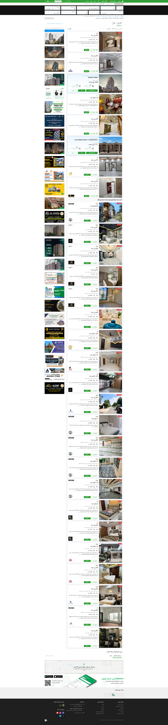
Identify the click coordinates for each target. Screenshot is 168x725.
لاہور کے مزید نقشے (49, 656)
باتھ (86, 11)
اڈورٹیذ (122, 711)
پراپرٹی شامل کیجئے (100, 713)
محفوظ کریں (91, 90)
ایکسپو (102, 709)
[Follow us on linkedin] (60, 717)
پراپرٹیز (119, 1)
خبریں (102, 706)
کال (86, 50)
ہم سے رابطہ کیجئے (119, 706)
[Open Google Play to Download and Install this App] (49, 678)
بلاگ (98, 1)
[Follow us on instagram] (60, 714)
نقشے (95, 1)
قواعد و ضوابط (120, 713)
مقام (98, 7)
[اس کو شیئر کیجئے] (101, 50)
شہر (114, 7)
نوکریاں (121, 708)
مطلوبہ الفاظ (73, 11)
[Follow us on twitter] (62, 717)
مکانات (113, 23)
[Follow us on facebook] (62, 714)
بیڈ (98, 11)
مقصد (122, 7)
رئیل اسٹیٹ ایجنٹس (100, 711)
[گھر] (122, 1)
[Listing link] (94, 42)
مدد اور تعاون (120, 709)
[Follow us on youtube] (57, 714)
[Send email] (97, 50)
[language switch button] (51, 1)
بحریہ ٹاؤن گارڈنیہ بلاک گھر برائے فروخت (54, 23)
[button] (120, 9)
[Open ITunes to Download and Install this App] (58, 678)
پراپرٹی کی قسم (73, 7)
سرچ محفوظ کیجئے (48, 18)
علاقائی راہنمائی (104, 1)
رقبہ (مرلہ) (58, 7)
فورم (103, 708)
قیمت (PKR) (121, 11)
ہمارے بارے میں (120, 704)
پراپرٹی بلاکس (113, 1)
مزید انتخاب (58, 11)
